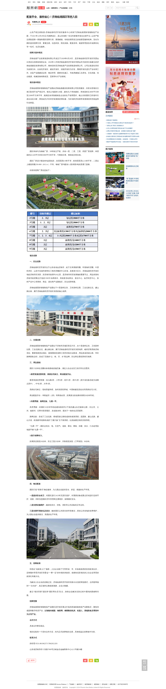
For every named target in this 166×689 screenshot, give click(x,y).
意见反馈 (104, 684)
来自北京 (42, 24)
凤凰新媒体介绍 (42, 684)
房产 (79, 2)
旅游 (98, 2)
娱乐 (60, 2)
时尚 (70, 2)
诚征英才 (79, 684)
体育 (65, 2)
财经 (55, 2)
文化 (93, 2)
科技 (84, 2)
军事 (89, 2)
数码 (112, 2)
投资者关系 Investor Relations (57, 684)
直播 (43, 2)
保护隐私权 (88, 684)
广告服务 (71, 684)
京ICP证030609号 (123, 684)
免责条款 (96, 684)
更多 (117, 2)
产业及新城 (63, 8)
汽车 (74, 2)
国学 (107, 2)
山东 (48, 8)
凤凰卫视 (49, 2)
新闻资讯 (54, 8)
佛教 (103, 2)
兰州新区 (109, 116)
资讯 (34, 2)
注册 (124, 2)
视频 (38, 2)
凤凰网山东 (36, 22)
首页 (29, 2)
